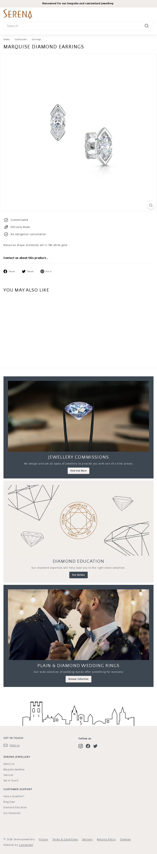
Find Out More (78, 470)
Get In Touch (10, 780)
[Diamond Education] (78, 520)
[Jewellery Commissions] (78, 416)
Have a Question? (13, 796)
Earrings (36, 39)
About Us (9, 764)
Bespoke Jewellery (14, 769)
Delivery (87, 839)
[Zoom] (151, 205)
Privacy (43, 839)
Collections (21, 39)
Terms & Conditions (65, 839)
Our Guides (78, 575)
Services (8, 775)
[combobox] (78, 26)
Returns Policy (106, 839)
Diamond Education (15, 807)
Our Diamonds (12, 813)
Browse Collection (78, 679)
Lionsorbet (26, 844)
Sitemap (125, 839)
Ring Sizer (9, 801)
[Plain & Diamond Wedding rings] (78, 624)
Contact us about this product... (25, 258)
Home (6, 39)
